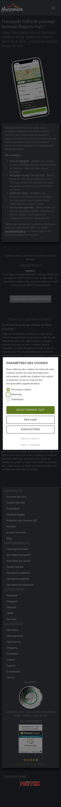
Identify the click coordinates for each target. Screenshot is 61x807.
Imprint (24, 444)
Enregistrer (30, 429)
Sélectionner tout (30, 410)
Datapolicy (35, 444)
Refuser (30, 419)
